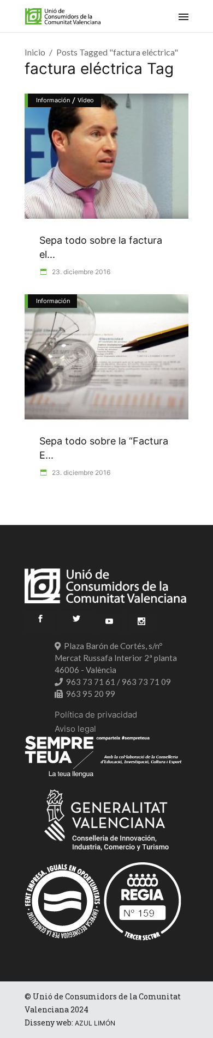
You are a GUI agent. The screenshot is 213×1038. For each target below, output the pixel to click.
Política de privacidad (96, 714)
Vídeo (86, 100)
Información (53, 100)
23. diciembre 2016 (80, 272)
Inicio (35, 52)
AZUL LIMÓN (95, 1023)
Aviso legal (75, 729)
